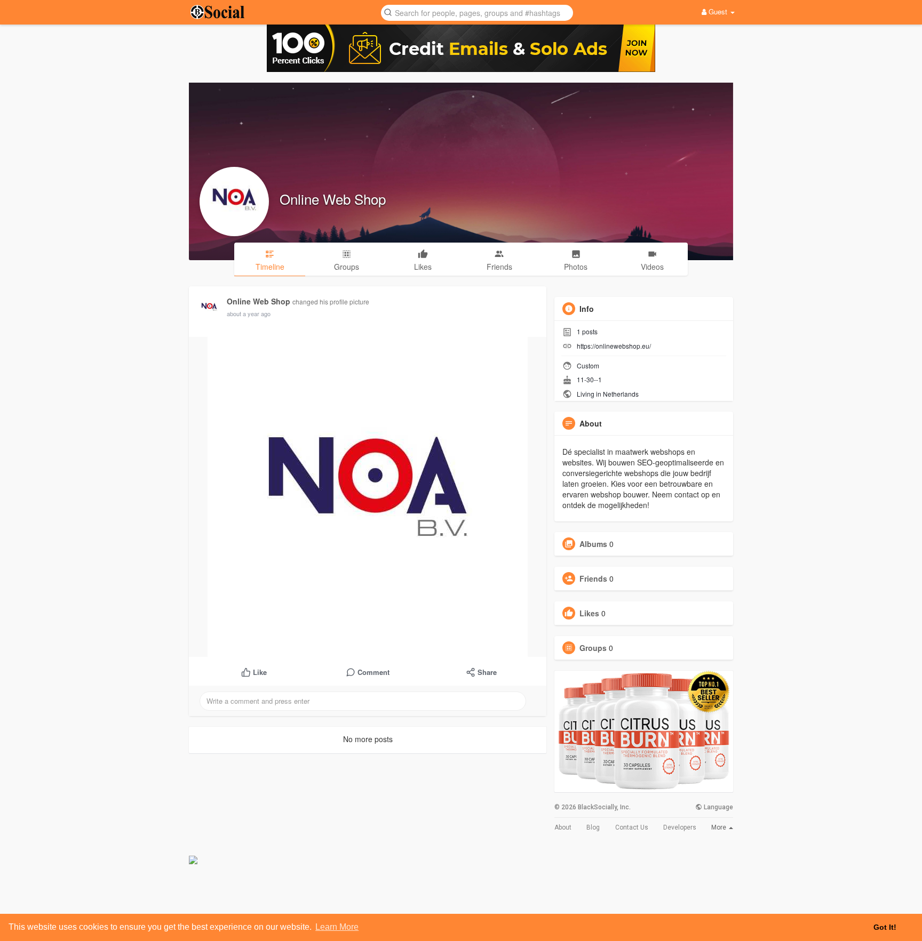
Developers (679, 827)
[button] (477, 12)
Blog (593, 827)
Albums (593, 544)
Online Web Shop (333, 198)
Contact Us (631, 827)
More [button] (719, 827)
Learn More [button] (337, 926)
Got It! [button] (884, 927)
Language (717, 807)
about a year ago (249, 313)
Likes (589, 613)
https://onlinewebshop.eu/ (614, 345)
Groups (593, 648)
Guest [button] (717, 11)
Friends (593, 578)
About (562, 827)
